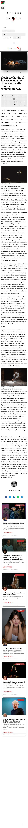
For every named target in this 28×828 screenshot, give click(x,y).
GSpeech (24, 105)
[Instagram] (15, 13)
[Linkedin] (18, 13)
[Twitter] (10, 13)
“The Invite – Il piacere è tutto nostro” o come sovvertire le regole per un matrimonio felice (13, 557)
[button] (14, 43)
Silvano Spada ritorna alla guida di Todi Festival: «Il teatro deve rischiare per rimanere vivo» (14, 721)
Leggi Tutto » (8, 533)
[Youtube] (13, 13)
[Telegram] (21, 13)
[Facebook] (7, 13)
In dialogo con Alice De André (12, 648)
